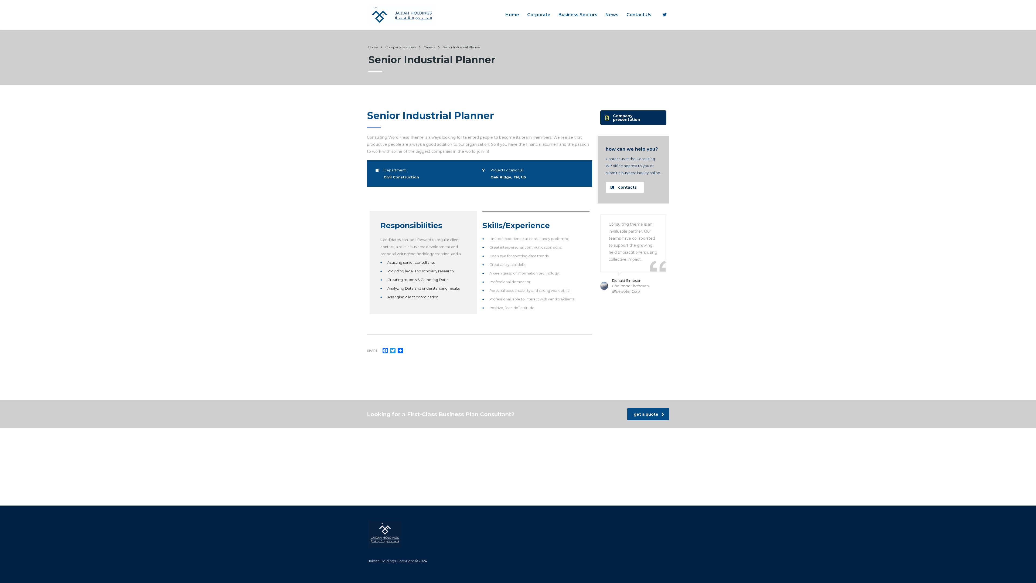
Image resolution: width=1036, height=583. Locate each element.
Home (512, 14)
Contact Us (638, 14)
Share (372, 350)
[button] (633, 117)
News (611, 14)
